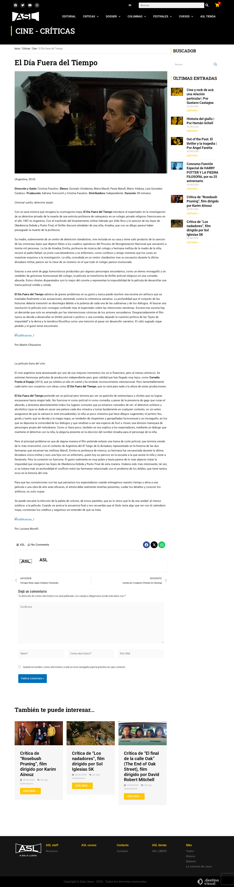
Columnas (135, 16)
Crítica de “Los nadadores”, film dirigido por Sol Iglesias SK (88, 761)
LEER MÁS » (193, 110)
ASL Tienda (208, 16)
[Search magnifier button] (215, 64)
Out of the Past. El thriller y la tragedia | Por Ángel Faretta (202, 143)
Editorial (69, 16)
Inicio (17, 48)
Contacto (122, 851)
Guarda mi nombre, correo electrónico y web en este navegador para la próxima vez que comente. (74, 667)
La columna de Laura (199, 866)
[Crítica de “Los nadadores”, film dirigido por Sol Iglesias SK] (91, 733)
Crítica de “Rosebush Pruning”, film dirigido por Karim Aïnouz (38, 764)
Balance (191, 861)
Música (190, 856)
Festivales (160, 16)
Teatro (190, 851)
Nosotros (52, 851)
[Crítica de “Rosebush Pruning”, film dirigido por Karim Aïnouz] (39, 733)
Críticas (89, 16)
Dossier (111, 16)
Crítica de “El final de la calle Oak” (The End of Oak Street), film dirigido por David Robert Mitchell (141, 766)
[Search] (207, 5)
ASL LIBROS (159, 851)
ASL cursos (88, 845)
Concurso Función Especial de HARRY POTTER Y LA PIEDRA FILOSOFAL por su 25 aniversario (202, 172)
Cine (34, 48)
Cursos (184, 16)
